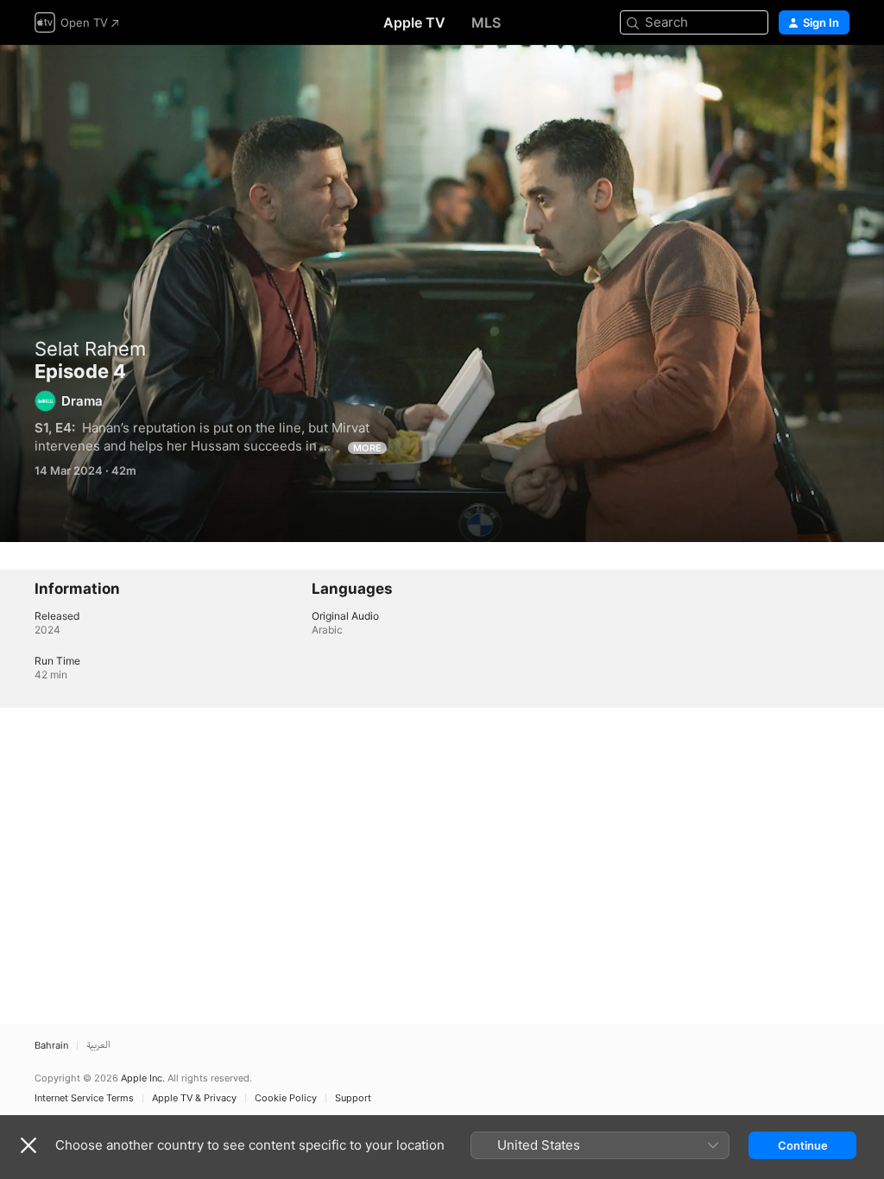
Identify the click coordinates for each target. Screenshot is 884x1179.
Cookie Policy (286, 1098)
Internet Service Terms (84, 1098)
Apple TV (414, 22)
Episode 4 (442, 293)
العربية (98, 1045)
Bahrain (51, 1045)
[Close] (28, 1145)
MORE (367, 448)
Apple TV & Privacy (194, 1098)
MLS (486, 22)
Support (353, 1098)
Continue (803, 1145)
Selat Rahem (90, 348)
